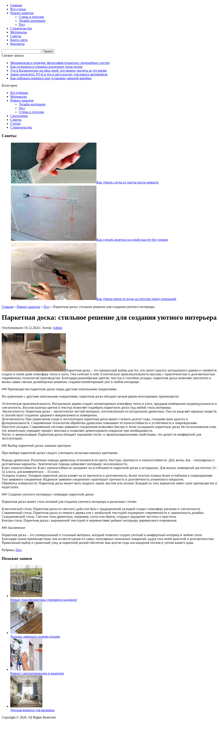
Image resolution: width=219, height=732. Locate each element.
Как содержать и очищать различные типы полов (46, 66)
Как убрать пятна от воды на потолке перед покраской (136, 299)
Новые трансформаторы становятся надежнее (43, 600)
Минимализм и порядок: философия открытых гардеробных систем (60, 63)
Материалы (18, 32)
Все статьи (18, 9)
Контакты (17, 44)
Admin (57, 328)
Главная (16, 5)
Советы (15, 36)
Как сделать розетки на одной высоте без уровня (132, 239)
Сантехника (19, 116)
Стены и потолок (31, 17)
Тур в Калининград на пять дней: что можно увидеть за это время (58, 70)
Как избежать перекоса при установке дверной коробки (51, 78)
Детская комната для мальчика (32, 710)
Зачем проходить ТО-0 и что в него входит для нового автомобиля (58, 74)
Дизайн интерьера (32, 20)
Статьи (15, 123)
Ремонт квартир (22, 13)
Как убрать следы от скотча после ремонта (127, 182)
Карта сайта (19, 40)
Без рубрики (19, 93)
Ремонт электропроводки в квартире (37, 673)
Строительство (21, 28)
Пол (22, 24)
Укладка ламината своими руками (35, 636)
